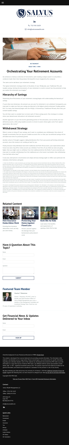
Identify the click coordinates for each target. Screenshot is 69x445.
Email (4, 259)
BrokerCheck (40, 355)
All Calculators (6, 437)
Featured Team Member (16, 289)
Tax (4, 425)
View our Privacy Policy (19, 379)
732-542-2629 (36, 25)
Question (5, 266)
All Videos (5, 434)
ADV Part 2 (29, 379)
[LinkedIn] (4, 407)
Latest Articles (6, 432)
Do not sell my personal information (55, 372)
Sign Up (18, 338)
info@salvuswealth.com (35, 29)
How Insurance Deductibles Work (11, 221)
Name (4, 252)
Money (4, 427)
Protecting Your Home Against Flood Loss (29, 223)
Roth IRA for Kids (48, 220)
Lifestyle (5, 430)
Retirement (6, 416)
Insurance (5, 423)
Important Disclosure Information (47, 379)
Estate (4, 420)
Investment (6, 418)
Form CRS (34, 379)
